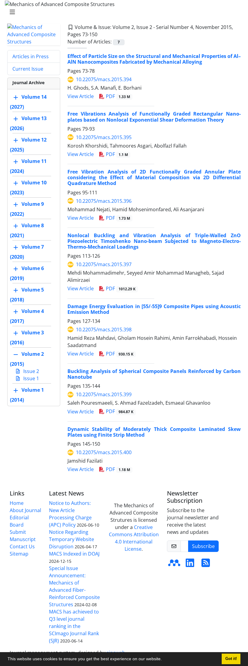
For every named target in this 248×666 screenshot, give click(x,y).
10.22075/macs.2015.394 (104, 79)
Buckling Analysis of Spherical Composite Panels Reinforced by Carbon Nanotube (154, 374)
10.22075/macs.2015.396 (104, 201)
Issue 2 (30, 371)
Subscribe (203, 546)
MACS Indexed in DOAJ (74, 553)
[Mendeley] (174, 564)
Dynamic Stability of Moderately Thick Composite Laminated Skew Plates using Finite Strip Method (154, 432)
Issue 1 (30, 378)
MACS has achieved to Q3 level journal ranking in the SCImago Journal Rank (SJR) (74, 626)
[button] (164, 660)
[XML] (102, 34)
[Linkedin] (190, 564)
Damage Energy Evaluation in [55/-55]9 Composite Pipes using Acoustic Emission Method (154, 309)
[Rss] (205, 564)
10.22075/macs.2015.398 (104, 329)
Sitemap (19, 553)
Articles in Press (30, 56)
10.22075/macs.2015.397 (104, 264)
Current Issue (27, 68)
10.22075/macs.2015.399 (104, 394)
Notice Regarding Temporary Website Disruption (71, 539)
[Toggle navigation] (122, 12)
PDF (117, 96)
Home (17, 503)
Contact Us (22, 546)
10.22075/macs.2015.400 (104, 452)
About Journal (25, 510)
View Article (80, 96)
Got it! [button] (231, 659)
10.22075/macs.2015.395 (104, 137)
